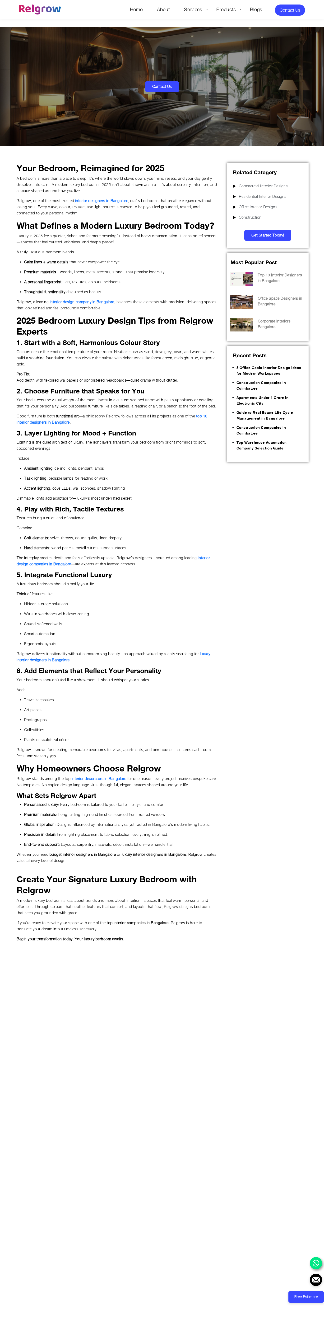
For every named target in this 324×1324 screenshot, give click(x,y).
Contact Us (290, 10)
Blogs (256, 9)
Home (136, 9)
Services (193, 9)
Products (226, 9)
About (163, 9)
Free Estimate (306, 1297)
